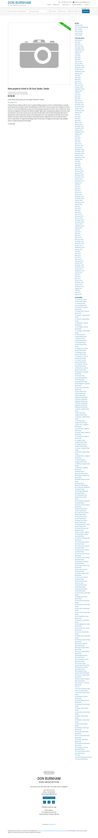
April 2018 (78, 167)
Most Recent (78, 40)
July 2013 (77, 275)
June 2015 (78, 232)
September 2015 (79, 226)
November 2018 (79, 153)
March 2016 (78, 214)
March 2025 (78, 61)
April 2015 (78, 236)
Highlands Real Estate (81, 407)
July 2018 (77, 161)
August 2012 (78, 288)
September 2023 (79, 89)
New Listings (78, 31)
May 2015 (77, 234)
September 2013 (79, 271)
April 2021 (78, 142)
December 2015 (79, 220)
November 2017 (79, 177)
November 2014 (79, 243)
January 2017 (78, 194)
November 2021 (79, 128)
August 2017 (78, 183)
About (86, 4)
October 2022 (79, 108)
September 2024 (79, 71)
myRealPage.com (52, 824)
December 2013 (79, 265)
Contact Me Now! (49, 797)
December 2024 (79, 65)
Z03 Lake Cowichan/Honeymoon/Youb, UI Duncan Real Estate (83, 757)
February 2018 (79, 171)
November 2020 (79, 150)
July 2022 (77, 114)
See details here (12, 102)
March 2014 (78, 259)
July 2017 (77, 185)
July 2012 (77, 290)
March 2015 (78, 237)
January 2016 (78, 218)
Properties (56, 4)
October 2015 (79, 224)
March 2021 (78, 144)
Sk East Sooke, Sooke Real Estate (20, 94)
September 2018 (79, 157)
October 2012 (79, 284)
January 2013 (78, 280)
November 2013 (79, 267)
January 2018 (78, 173)
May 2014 (77, 255)
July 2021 (77, 136)
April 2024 (78, 81)
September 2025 (79, 50)
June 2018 (78, 163)
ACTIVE (82, 8)
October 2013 (79, 269)
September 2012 (79, 286)
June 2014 (78, 253)
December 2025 (79, 48)
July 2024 (77, 75)
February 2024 (79, 85)
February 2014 (79, 261)
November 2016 (79, 198)
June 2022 (78, 116)
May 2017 (77, 189)
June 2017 (78, 187)
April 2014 (78, 257)
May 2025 (77, 58)
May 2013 (77, 279)
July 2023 (77, 93)
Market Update (76, 4)
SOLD (88, 8)
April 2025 (78, 60)
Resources (65, 4)
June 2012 (78, 292)
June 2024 (78, 77)
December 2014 (79, 241)
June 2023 (78, 95)
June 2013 (78, 277)
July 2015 (77, 230)
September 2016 (79, 202)
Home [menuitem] (49, 4)
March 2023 (78, 101)
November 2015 (79, 222)
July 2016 (77, 206)
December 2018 (79, 151)
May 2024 (77, 79)
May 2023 (77, 97)
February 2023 (79, 103)
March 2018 (78, 169)
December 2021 (79, 126)
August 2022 (78, 112)
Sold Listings (78, 35)
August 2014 (78, 249)
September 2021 (79, 132)
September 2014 (79, 247)
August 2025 (78, 52)
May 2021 (77, 140)
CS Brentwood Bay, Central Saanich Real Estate (81, 344)
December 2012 (79, 282)
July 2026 (77, 42)
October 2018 (79, 155)
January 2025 (78, 63)
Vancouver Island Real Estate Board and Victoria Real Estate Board (53, 830)
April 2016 (78, 212)
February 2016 (79, 216)
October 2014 (79, 245)
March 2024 (78, 83)
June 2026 (78, 44)
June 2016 (78, 208)
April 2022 (78, 120)
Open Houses (79, 33)
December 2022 (79, 105)
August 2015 (78, 228)
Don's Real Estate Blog (81, 27)
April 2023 (78, 99)
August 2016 (78, 204)
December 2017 (79, 175)
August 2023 (78, 91)
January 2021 (78, 148)
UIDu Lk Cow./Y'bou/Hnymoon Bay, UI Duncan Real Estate (82, 688)
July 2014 (77, 251)
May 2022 (77, 118)
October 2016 (79, 200)
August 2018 (78, 159)
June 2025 (78, 56)
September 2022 (79, 110)
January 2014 (78, 263)
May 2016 (77, 210)
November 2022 (79, 107)
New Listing (78, 29)
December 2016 (79, 196)
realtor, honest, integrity (82, 532)
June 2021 (78, 138)
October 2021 (79, 130)
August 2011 (78, 294)
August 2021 (78, 134)
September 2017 (79, 181)
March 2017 (78, 193)
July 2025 (77, 54)
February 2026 (79, 46)
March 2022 (78, 122)
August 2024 (78, 73)
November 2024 (79, 67)
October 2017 (79, 179)
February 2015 (79, 239)
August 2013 (78, 273)
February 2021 (79, 146)
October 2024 (79, 69)
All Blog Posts (79, 25)
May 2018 (77, 165)
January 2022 (78, 124)
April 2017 (78, 191)
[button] (49, 798)
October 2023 (79, 87)
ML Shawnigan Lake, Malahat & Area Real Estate (81, 497)
